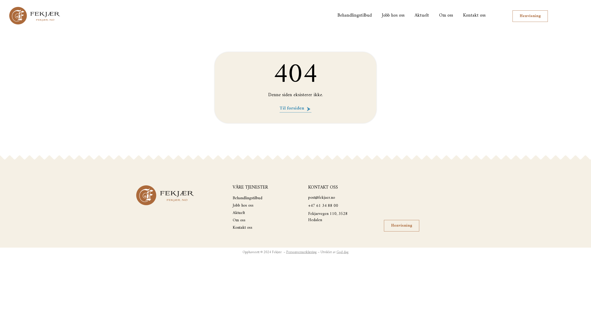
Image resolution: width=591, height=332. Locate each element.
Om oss (446, 16)
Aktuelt (422, 16)
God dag (343, 252)
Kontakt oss (474, 16)
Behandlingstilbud (355, 16)
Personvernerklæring (301, 252)
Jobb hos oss (393, 16)
